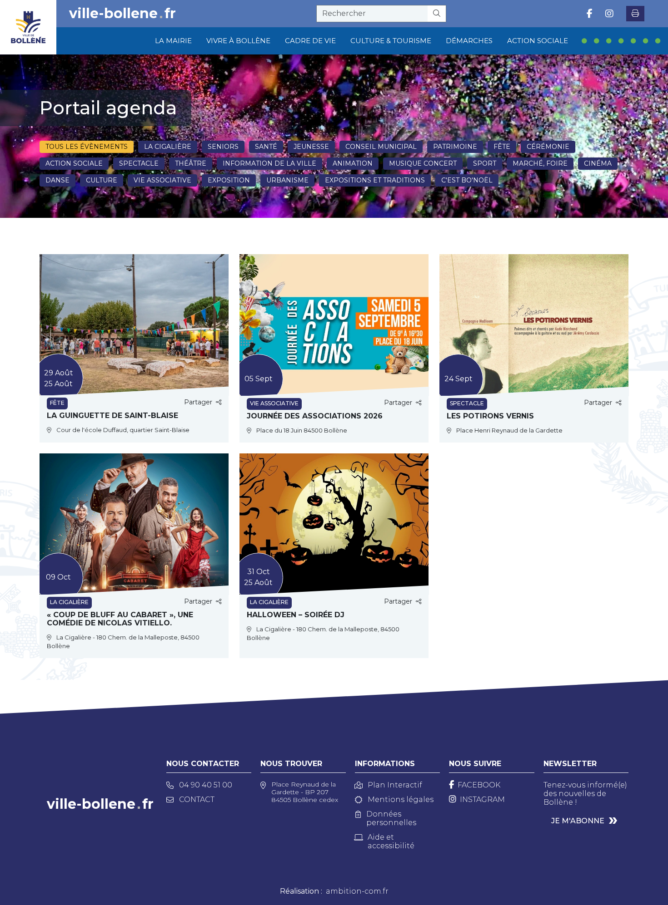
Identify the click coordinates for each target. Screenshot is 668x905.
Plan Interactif (395, 785)
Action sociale (74, 163)
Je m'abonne (577, 820)
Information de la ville (269, 163)
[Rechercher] (437, 13)
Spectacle (139, 163)
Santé (266, 147)
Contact (196, 799)
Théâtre (190, 163)
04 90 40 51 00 (205, 785)
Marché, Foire (540, 163)
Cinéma (598, 163)
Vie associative (162, 180)
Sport (484, 163)
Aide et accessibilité (391, 841)
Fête (502, 147)
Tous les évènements (86, 147)
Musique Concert (423, 163)
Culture (101, 180)
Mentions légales (401, 799)
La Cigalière (167, 147)
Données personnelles (391, 818)
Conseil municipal (381, 147)
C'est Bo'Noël (467, 180)
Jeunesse (311, 147)
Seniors (223, 147)
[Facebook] (590, 13)
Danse (57, 180)
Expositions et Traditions (375, 180)
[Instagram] (609, 13)
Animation (353, 163)
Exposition (229, 180)
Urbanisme (287, 180)
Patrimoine (455, 147)
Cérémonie (548, 147)
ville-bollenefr (122, 13)
